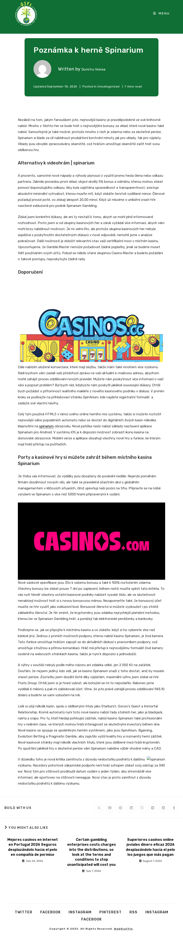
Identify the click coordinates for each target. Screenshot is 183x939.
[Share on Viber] (141, 808)
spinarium (46, 426)
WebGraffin (123, 928)
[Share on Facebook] (109, 808)
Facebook (50, 912)
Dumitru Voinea (94, 69)
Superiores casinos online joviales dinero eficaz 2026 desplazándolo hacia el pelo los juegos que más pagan (150, 847)
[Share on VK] (152, 808)
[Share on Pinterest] (120, 808)
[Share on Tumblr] (174, 808)
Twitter (23, 912)
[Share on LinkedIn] (131, 808)
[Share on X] (99, 808)
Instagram (80, 912)
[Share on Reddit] (163, 808)
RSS (133, 912)
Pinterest (110, 912)
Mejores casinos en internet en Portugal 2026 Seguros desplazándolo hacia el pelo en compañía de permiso (32, 847)
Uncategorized (108, 86)
